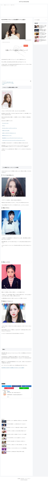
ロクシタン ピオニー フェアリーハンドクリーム (9, 128)
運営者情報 (19, 478)
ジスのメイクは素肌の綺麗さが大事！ (8, 82)
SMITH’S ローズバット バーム (6, 135)
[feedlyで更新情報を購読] (7, 396)
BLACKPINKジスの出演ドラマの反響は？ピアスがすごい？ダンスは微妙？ (13, 367)
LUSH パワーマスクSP (5, 130)
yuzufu (8, 391)
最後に (4, 84)
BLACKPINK (3, 383)
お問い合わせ (22, 478)
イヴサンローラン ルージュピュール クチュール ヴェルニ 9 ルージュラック (13, 140)
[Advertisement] (24, 11)
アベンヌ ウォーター (5, 123)
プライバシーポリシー (27, 478)
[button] (46, 19)
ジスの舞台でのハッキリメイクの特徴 (8, 83)
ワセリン (3, 125)
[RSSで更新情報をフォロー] (8, 396)
